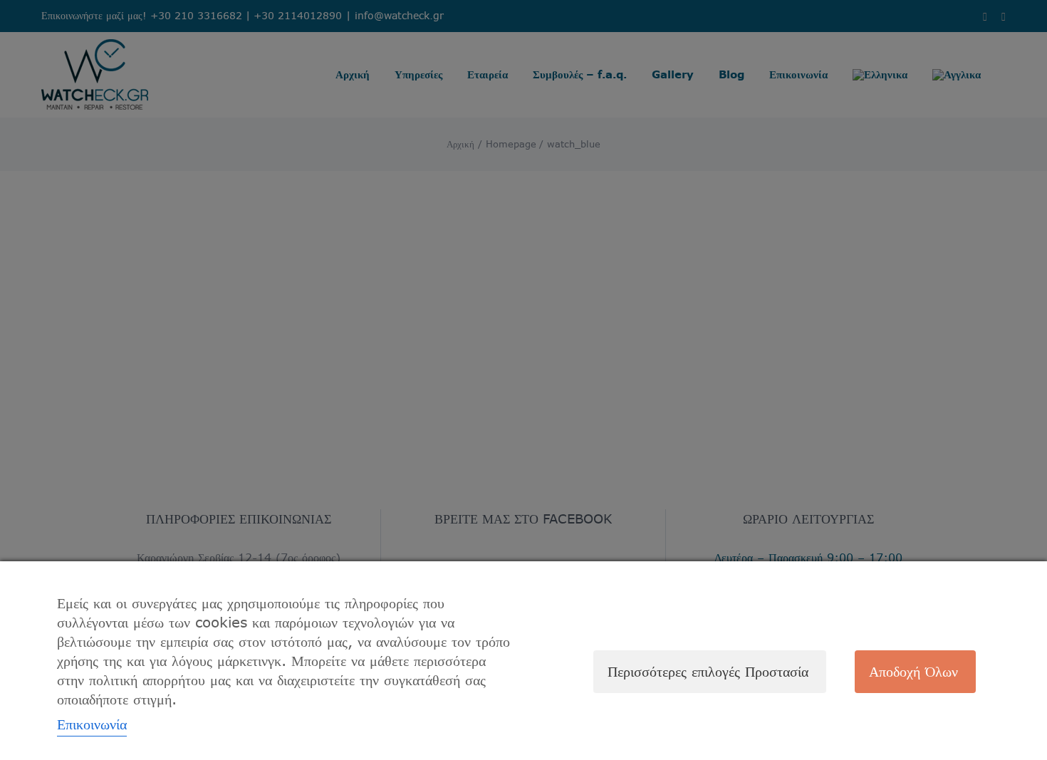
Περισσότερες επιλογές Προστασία (708, 671)
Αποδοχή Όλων (913, 671)
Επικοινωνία (92, 724)
